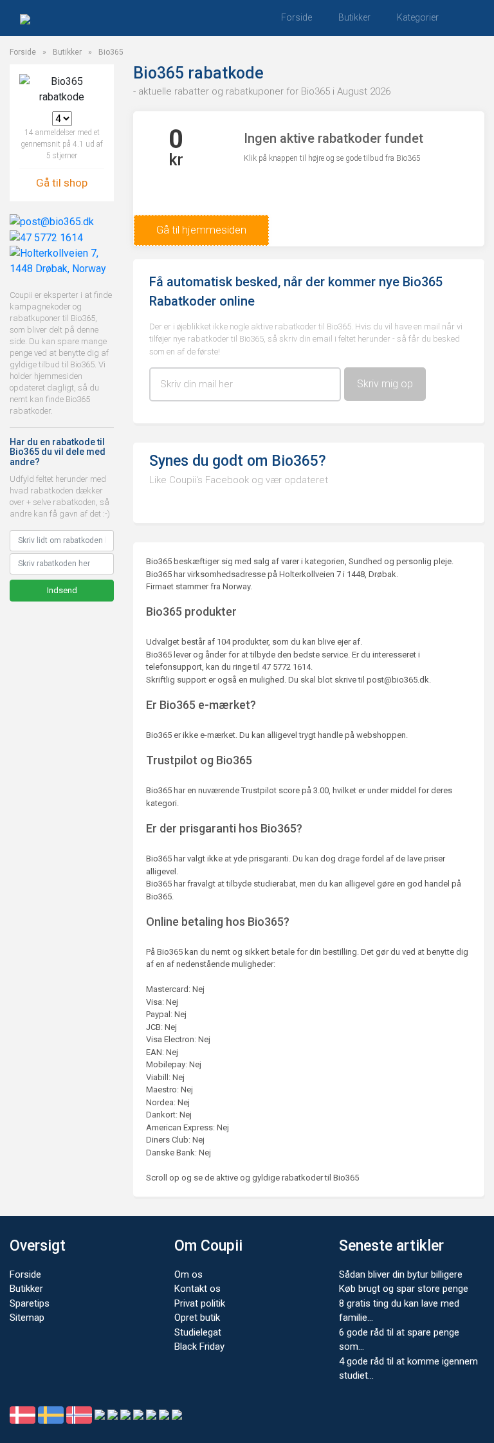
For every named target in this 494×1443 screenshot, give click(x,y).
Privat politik (199, 1303)
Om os (188, 1274)
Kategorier (418, 17)
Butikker (354, 17)
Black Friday (199, 1346)
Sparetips (30, 1303)
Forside (296, 17)
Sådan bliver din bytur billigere (400, 1274)
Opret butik (197, 1317)
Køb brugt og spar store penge (403, 1288)
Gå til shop (61, 182)
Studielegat (197, 1332)
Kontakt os (197, 1288)
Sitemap (27, 1317)
